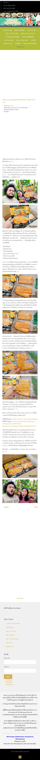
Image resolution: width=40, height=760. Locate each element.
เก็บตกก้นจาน (10, 646)
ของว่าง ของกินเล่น (22, 40)
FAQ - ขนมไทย (10, 635)
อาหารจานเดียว (8, 40)
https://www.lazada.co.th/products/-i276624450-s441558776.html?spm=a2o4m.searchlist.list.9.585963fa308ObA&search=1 (19, 424)
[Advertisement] (20, 72)
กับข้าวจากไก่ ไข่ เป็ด (12, 33)
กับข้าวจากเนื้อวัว (19, 30)
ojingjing (4, 445)
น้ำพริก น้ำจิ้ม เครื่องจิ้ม (12, 37)
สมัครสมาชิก (9, 684)
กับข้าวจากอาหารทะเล (27, 33)
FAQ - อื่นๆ (9, 643)
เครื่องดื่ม (17, 43)
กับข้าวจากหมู (7, 30)
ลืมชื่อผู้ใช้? (8, 682)
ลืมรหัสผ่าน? (9, 680)
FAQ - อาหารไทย (11, 631)
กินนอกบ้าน (20, 47)
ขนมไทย (33, 40)
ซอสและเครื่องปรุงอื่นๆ (30, 43)
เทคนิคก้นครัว (10, 627)
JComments (20, 598)
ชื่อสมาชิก (7, 658)
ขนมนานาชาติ (7, 43)
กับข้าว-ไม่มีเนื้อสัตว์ (28, 37)
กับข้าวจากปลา (32, 30)
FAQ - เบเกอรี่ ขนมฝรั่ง (12, 639)
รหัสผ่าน (6, 667)
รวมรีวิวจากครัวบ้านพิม (13, 623)
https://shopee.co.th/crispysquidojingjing (26, 419)
